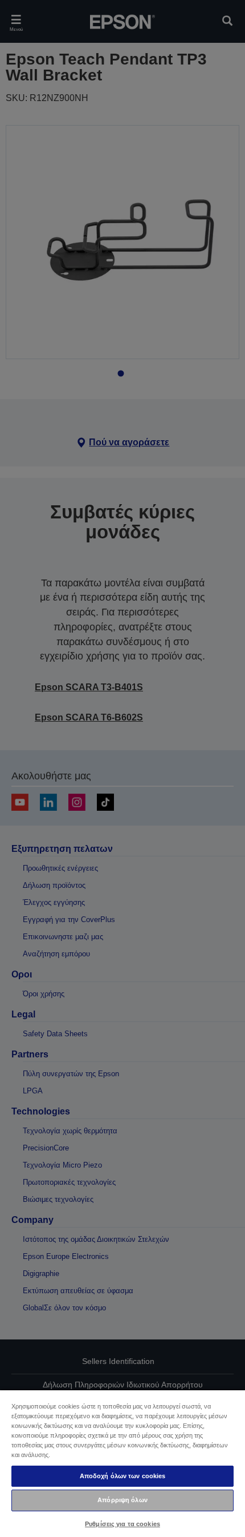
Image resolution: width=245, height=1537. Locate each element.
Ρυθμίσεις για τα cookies (122, 1523)
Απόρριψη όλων (122, 1499)
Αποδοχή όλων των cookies (123, 1475)
